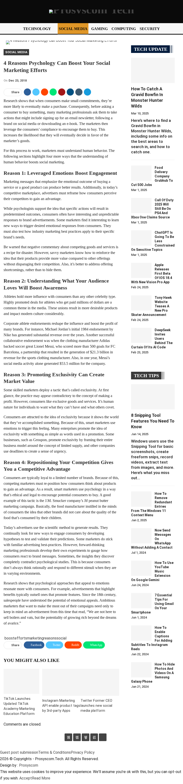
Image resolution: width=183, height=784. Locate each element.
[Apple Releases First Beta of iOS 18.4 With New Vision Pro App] (141, 270)
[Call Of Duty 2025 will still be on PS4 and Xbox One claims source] (141, 205)
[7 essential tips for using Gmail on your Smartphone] (141, 600)
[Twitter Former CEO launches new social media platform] (100, 682)
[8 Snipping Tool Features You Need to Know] (153, 396)
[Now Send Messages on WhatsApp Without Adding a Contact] (141, 535)
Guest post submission (19, 752)
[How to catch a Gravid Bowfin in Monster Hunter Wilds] (153, 70)
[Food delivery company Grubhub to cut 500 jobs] (141, 173)
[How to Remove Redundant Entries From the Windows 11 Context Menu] (141, 499)
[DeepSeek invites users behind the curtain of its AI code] (141, 335)
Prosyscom (28, 765)
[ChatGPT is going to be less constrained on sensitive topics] (141, 238)
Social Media (16, 52)
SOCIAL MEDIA (73, 29)
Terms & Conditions (54, 752)
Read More (41, 778)
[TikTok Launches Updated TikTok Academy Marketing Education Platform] (21, 681)
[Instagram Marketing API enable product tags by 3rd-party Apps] (61, 682)
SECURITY (150, 29)
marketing (35, 638)
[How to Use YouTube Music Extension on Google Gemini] (141, 568)
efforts (21, 638)
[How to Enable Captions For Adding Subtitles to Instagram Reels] (141, 633)
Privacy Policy (83, 752)
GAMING (99, 29)
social (61, 638)
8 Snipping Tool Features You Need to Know (152, 421)
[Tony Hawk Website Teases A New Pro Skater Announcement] (141, 303)
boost (10, 638)
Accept (25, 778)
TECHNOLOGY (37, 29)
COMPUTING (124, 29)
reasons (50, 638)
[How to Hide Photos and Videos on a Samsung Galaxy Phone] (141, 669)
